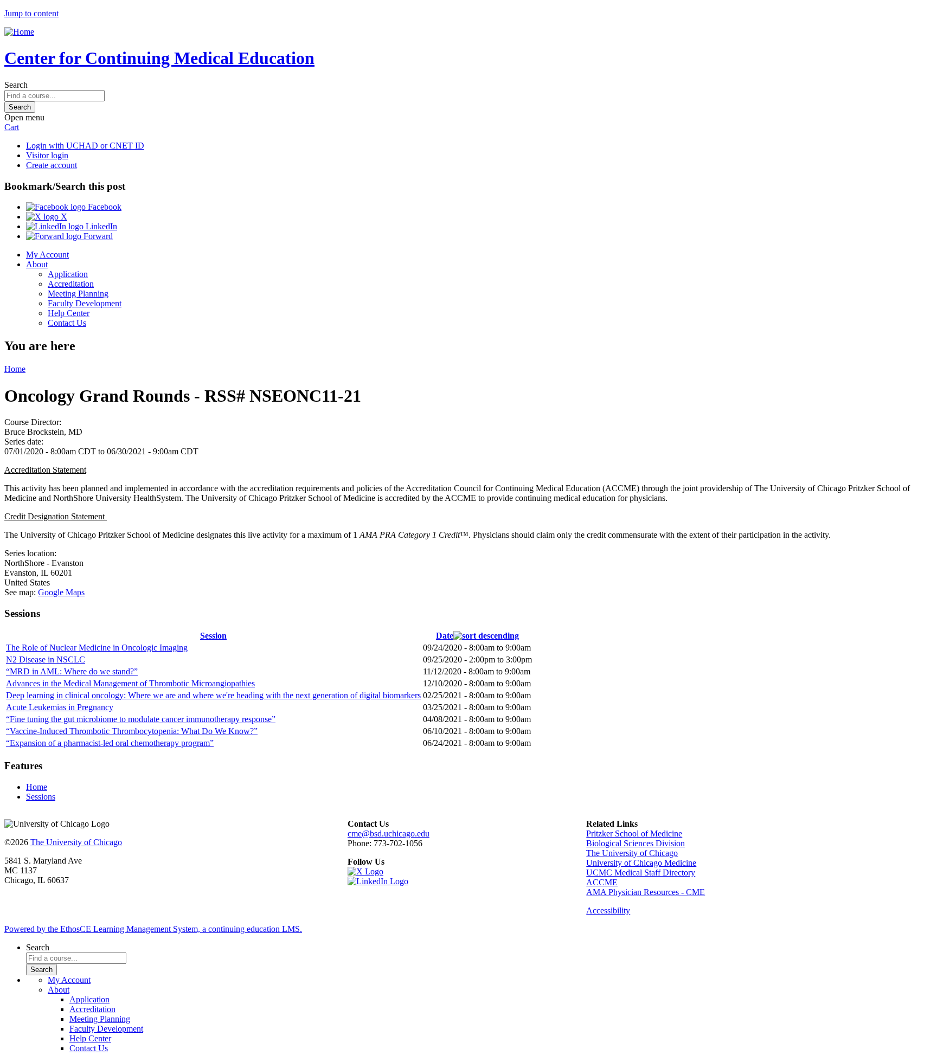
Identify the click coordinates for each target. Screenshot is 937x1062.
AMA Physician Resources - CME (645, 892)
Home (14, 369)
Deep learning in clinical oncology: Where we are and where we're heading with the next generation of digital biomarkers (213, 695)
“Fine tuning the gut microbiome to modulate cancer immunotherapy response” (140, 719)
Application (68, 274)
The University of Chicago (76, 842)
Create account (51, 165)
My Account (47, 254)
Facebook (103, 206)
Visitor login (47, 155)
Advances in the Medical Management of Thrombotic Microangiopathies (130, 683)
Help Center (68, 313)
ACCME (602, 882)
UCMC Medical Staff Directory (640, 872)
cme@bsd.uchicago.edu (388, 833)
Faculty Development (84, 303)
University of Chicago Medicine (641, 862)
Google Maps (61, 592)
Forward (97, 236)
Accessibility (608, 910)
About (37, 264)
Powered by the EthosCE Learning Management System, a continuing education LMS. (153, 929)
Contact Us (67, 322)
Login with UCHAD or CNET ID (85, 145)
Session (213, 635)
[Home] (19, 31)
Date (444, 635)
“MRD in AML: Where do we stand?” (72, 671)
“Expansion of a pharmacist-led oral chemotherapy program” (110, 743)
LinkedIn (100, 226)
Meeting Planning (78, 293)
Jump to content (31, 13)
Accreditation (71, 283)
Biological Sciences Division (635, 843)
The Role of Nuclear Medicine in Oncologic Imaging (97, 647)
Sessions (40, 796)
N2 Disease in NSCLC (45, 659)
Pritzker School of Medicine (634, 833)
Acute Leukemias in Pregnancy (59, 707)
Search (16, 84)
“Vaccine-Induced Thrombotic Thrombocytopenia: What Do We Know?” (132, 731)
